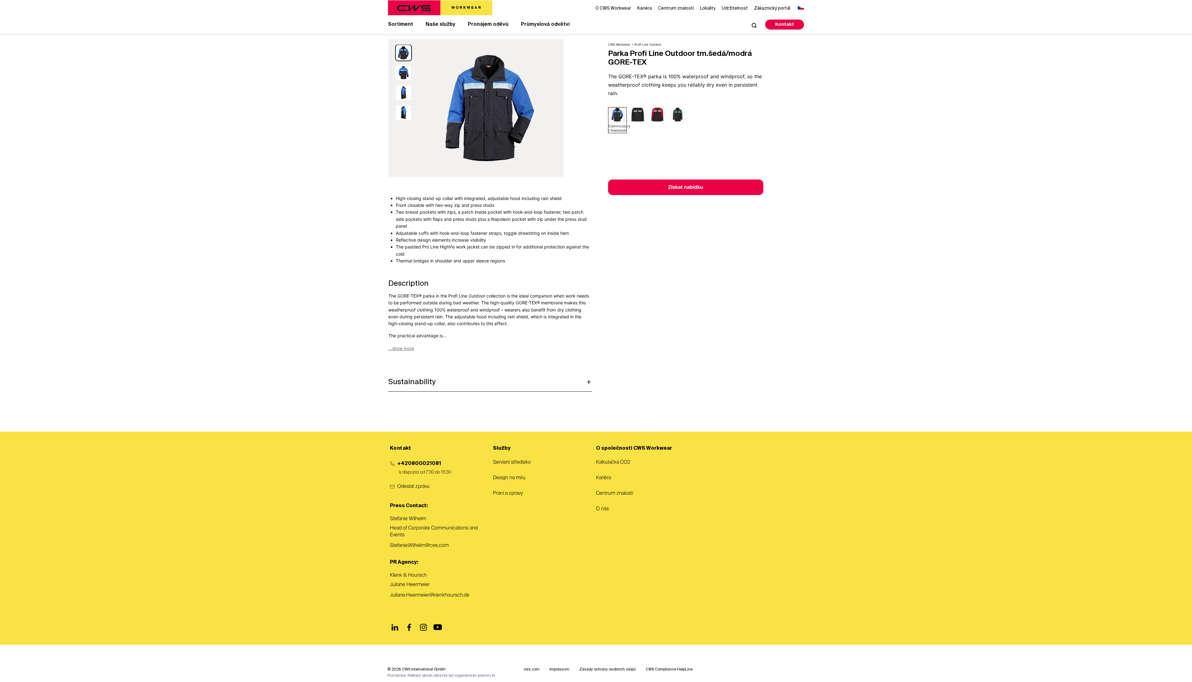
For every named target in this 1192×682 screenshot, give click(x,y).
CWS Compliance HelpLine (669, 669)
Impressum (559, 669)
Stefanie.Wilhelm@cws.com (419, 545)
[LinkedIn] (395, 627)
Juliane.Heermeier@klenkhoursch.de (429, 595)
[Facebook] (409, 627)
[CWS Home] (440, 7)
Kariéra (603, 477)
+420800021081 (419, 463)
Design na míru (509, 477)
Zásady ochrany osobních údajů (607, 669)
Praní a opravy (508, 493)
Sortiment (400, 24)
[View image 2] (403, 73)
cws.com (532, 669)
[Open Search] (754, 25)
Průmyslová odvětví (545, 24)
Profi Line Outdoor (648, 44)
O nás (602, 509)
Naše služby (440, 24)
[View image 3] (403, 92)
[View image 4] (403, 112)
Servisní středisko (512, 462)
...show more (401, 348)
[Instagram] (423, 627)
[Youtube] (438, 627)
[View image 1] (403, 53)
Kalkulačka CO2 (613, 462)
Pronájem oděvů (488, 24)
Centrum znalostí (614, 493)
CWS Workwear (619, 44)
